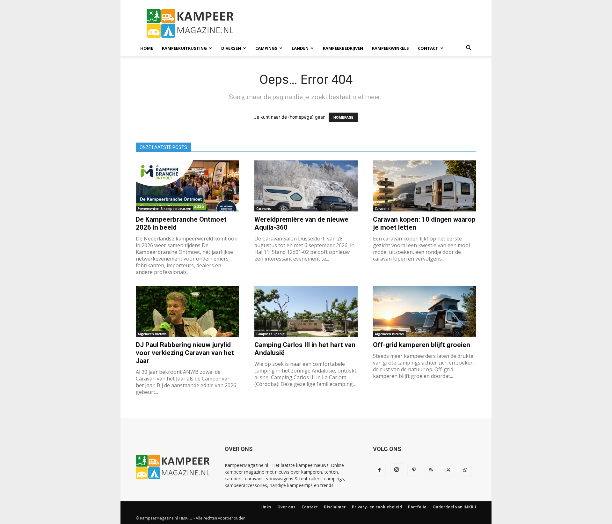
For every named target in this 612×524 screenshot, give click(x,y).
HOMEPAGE (343, 117)
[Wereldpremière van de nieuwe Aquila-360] (306, 185)
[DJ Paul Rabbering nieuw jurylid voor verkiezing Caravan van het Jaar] (187, 311)
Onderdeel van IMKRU (454, 507)
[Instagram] (396, 469)
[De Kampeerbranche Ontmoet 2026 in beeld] (187, 185)
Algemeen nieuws (152, 334)
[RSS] (431, 470)
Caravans (263, 208)
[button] (468, 49)
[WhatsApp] (465, 470)
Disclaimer (335, 507)
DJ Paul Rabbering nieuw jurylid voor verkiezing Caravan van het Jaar (185, 353)
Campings (266, 48)
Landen (300, 48)
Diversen (231, 48)
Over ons (286, 507)
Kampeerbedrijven (343, 48)
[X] (448, 470)
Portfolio (417, 507)
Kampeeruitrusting (184, 48)
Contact (428, 48)
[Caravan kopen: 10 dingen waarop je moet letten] (424, 185)
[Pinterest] (413, 470)
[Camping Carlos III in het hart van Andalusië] (306, 311)
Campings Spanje (270, 334)
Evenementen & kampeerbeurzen (164, 208)
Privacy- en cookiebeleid (377, 507)
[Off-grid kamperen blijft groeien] (424, 311)
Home (146, 48)
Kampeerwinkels (390, 48)
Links (265, 507)
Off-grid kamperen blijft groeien (421, 345)
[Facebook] (379, 470)
